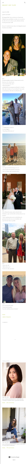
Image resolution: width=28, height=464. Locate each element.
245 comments (10, 402)
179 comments (10, 447)
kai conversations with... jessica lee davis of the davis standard (13, 444)
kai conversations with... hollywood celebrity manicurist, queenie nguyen (13, 399)
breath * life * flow (9, 5)
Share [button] (3, 314)
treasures (8, 317)
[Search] (25, 2)
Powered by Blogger (15, 457)
